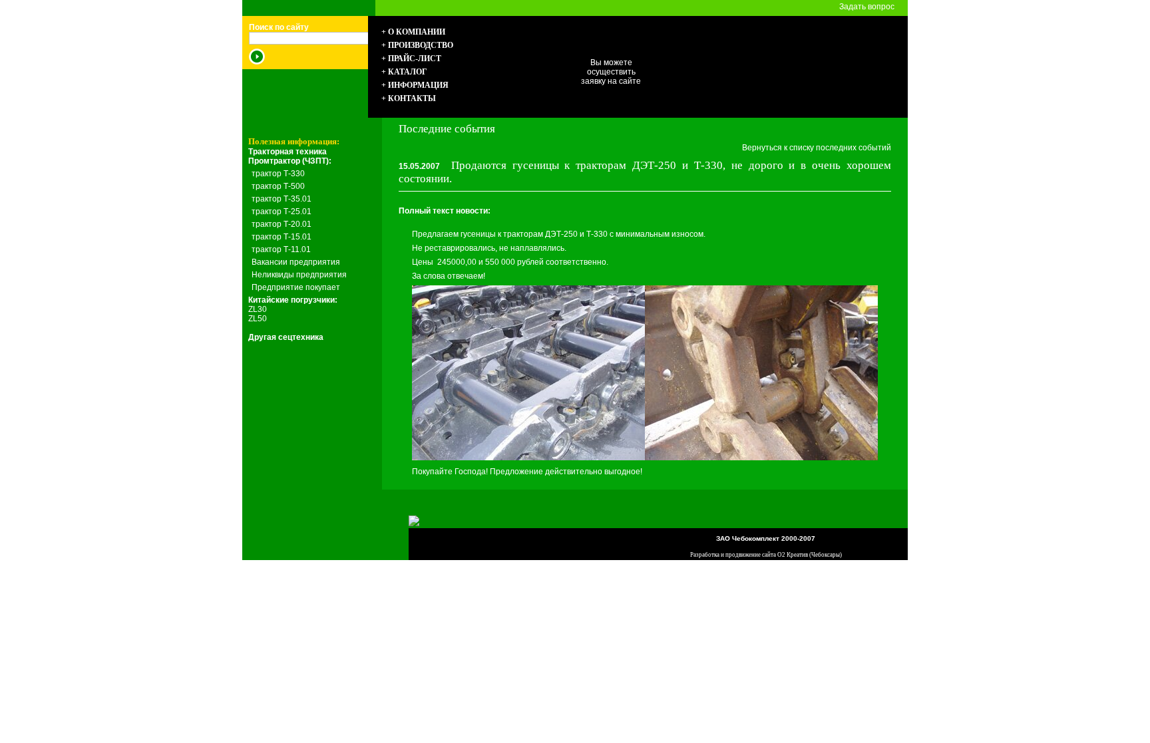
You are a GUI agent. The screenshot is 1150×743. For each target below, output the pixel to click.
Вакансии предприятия (296, 262)
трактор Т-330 (278, 173)
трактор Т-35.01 (281, 199)
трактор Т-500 (278, 186)
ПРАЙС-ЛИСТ (414, 58)
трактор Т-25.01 (281, 211)
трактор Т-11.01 (281, 249)
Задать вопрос (866, 6)
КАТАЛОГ (407, 71)
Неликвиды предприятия (299, 274)
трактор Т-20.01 (281, 224)
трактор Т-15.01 (281, 236)
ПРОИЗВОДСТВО (420, 45)
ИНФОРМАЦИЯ (418, 85)
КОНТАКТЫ (412, 98)
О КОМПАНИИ (416, 32)
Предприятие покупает (296, 287)
